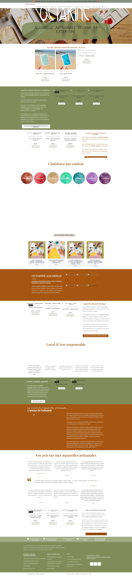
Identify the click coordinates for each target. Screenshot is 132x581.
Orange (29, 137)
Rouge (56, 305)
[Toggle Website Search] (107, 6)
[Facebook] (95, 564)
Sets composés (86, 53)
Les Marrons (53, 178)
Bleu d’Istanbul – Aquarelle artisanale (70, 309)
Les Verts (66, 178)
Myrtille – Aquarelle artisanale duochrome (53, 139)
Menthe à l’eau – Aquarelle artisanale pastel (45, 73)
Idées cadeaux (64, 382)
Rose (69, 93)
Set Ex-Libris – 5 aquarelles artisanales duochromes (70, 139)
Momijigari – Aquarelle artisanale (53, 308)
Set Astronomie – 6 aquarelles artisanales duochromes (35, 516)
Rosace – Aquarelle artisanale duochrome (61, 96)
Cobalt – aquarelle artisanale (66, 73)
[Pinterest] (99, 564)
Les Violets (105, 178)
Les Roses (92, 178)
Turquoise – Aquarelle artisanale (35, 307)
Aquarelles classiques (39, 71)
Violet (59, 137)
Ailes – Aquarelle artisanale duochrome (79, 96)
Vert (66, 94)
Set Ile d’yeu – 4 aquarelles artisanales (87, 55)
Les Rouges (40, 178)
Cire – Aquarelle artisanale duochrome (35, 139)
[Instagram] (91, 564)
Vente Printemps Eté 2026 (50, 71)
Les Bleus (78, 178)
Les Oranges (26, 178)
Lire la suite (45, 79)
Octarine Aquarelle (30, 4)
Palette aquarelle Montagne (62, 384)
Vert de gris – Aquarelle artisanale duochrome (96, 96)
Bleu (44, 71)
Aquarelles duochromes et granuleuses (64, 71)
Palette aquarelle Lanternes (79, 384)
